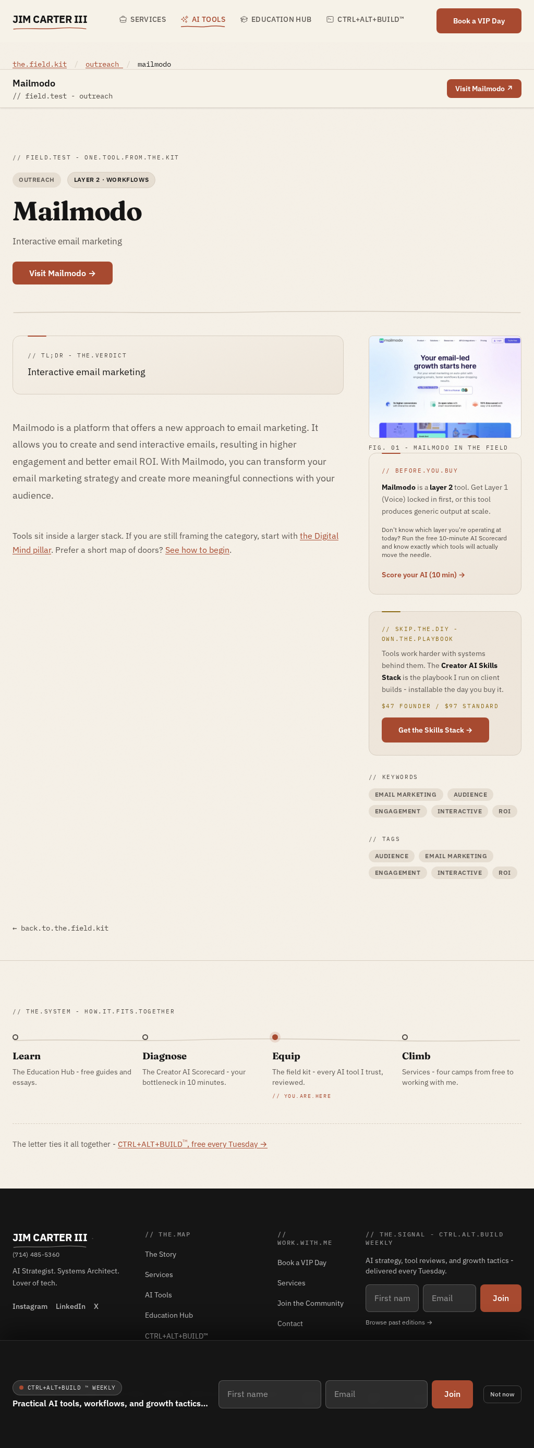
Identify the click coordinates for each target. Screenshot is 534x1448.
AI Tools (208, 19)
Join (452, 1394)
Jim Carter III (50, 19)
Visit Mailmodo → (62, 273)
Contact (290, 1323)
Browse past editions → (399, 1322)
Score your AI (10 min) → (423, 574)
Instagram (30, 1306)
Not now (502, 1394)
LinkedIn (71, 1306)
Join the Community (310, 1303)
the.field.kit (40, 64)
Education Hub (281, 19)
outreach (104, 64)
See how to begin (197, 549)
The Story (160, 1254)
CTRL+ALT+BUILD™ (370, 19)
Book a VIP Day (479, 21)
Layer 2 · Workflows (111, 179)
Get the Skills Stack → (435, 730)
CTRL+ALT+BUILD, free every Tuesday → (193, 1143)
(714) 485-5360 (36, 1254)
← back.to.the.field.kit (60, 928)
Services (148, 19)
